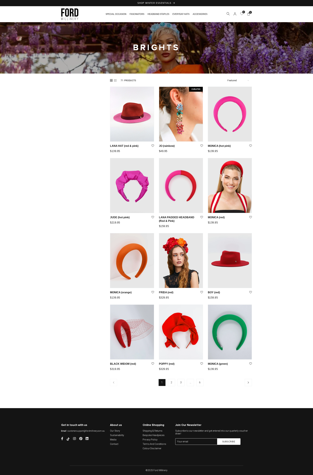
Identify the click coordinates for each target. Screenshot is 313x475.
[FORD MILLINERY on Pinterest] (80, 439)
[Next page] (248, 382)
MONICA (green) (218, 363)
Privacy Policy (150, 439)
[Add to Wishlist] (152, 146)
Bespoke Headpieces (154, 435)
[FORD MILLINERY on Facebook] (62, 439)
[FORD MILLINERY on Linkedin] (87, 439)
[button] (228, 14)
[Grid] (111, 80)
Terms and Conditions (154, 444)
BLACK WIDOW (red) (123, 363)
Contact (114, 444)
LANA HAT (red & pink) (124, 146)
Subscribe (228, 441)
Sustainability (117, 435)
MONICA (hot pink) (219, 146)
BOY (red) (214, 292)
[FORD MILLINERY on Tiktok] (68, 439)
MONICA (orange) (121, 292)
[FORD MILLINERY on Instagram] (74, 439)
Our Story (115, 430)
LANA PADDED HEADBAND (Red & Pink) (176, 219)
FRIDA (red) (166, 292)
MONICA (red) (216, 217)
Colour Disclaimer (152, 448)
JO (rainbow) (167, 146)
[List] (115, 80)
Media (113, 439)
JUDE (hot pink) (120, 217)
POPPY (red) (166, 363)
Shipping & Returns (153, 430)
